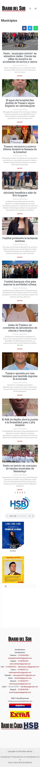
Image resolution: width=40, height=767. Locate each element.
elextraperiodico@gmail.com (20, 672)
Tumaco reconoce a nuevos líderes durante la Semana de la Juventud (20, 149)
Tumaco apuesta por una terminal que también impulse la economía (20, 376)
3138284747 (23, 681)
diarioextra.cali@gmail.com (28, 667)
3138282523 (11, 667)
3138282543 (23, 661)
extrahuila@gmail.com (23, 678)
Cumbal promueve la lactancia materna (20, 240)
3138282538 (23, 689)
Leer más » (20, 76)
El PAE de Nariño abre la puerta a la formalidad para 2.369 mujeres (20, 422)
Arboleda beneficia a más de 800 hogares (20, 194)
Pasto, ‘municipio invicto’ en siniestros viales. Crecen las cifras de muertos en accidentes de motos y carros (20, 58)
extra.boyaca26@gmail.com (20, 684)
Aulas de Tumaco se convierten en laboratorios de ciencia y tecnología (20, 328)
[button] (30, 8)
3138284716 (23, 670)
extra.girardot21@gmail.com (24, 675)
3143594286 (23, 655)
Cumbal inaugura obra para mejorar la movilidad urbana (20, 283)
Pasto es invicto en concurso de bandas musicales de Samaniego (20, 468)
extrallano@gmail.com (29, 687)
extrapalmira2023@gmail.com (20, 658)
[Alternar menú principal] (35, 8)
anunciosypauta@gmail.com (20, 692)
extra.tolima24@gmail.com (20, 664)
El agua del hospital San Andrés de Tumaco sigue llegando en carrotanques (20, 103)
